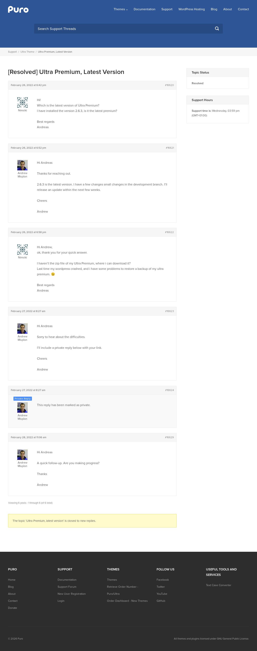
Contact (243, 9)
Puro (20, 638)
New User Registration (72, 594)
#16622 (169, 232)
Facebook (163, 579)
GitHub (161, 601)
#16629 (169, 437)
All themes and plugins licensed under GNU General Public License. (211, 638)
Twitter (161, 587)
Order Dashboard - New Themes (127, 601)
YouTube (162, 594)
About (227, 9)
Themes (119, 9)
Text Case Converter (218, 585)
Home (11, 579)
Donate (12, 608)
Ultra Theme (27, 51)
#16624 (169, 390)
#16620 (169, 85)
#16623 (169, 311)
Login (61, 601)
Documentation (144, 9)
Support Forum (67, 587)
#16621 (170, 147)
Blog (214, 9)
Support (166, 9)
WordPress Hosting (191, 9)
